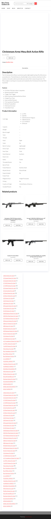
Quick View (18, 225)
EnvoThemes (28, 516)
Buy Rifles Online (9, 62)
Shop (8, 8)
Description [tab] (25, 68)
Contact (27, 8)
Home (3, 8)
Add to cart (11, 57)
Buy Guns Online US (5, 3)
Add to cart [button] (7, 225)
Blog (13, 8)
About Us (20, 8)
